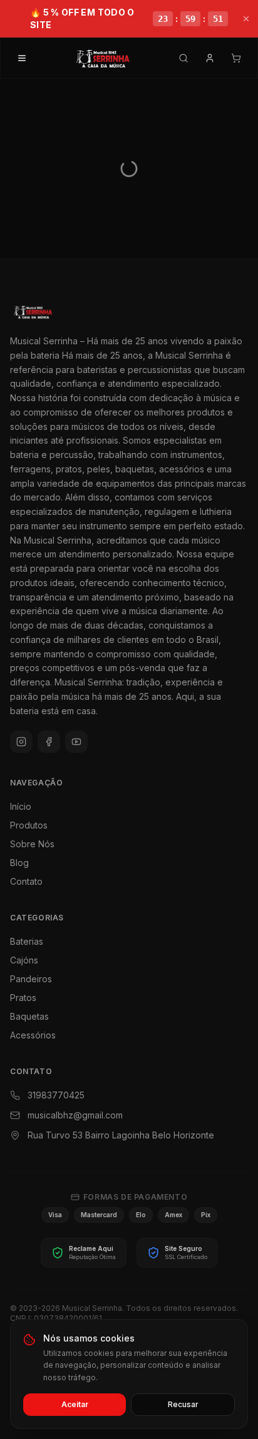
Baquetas (29, 1016)
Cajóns (24, 960)
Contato (26, 881)
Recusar (183, 1404)
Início (20, 806)
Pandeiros (31, 978)
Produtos (29, 825)
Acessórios (33, 1035)
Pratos (23, 997)
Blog (19, 862)
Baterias (26, 941)
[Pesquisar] (183, 58)
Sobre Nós (32, 844)
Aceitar (74, 1404)
